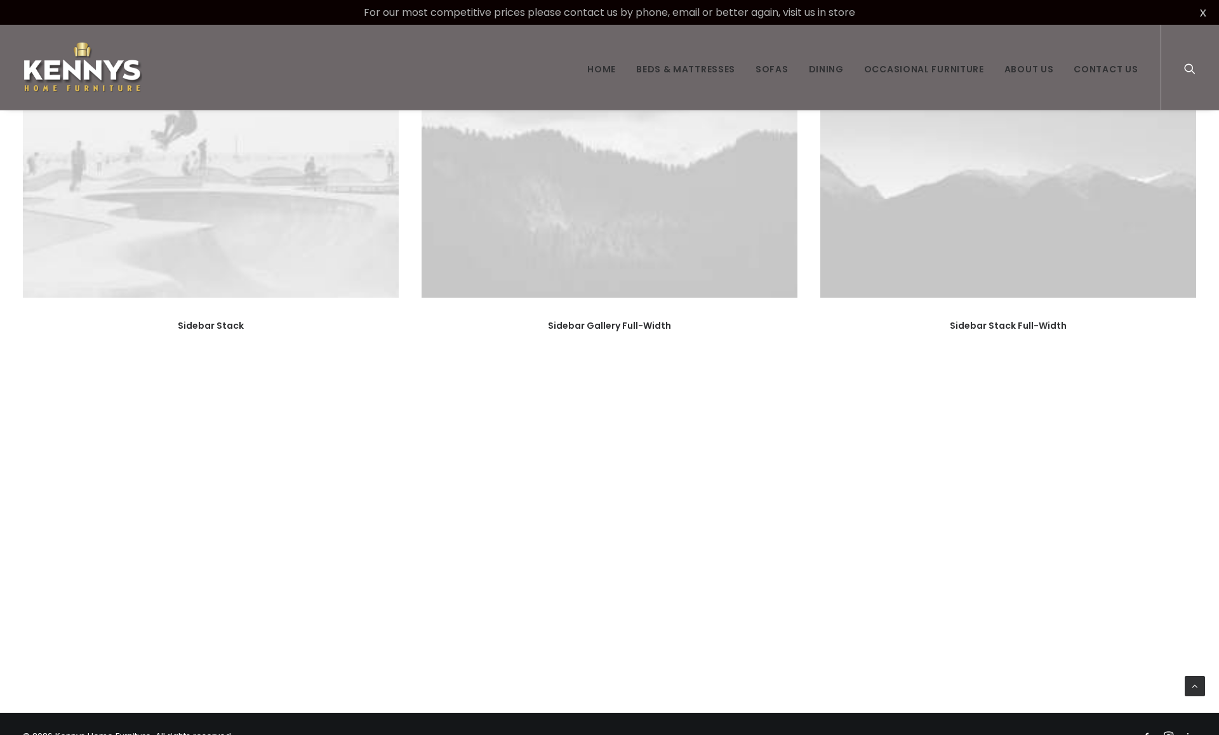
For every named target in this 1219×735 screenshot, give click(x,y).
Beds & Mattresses (685, 69)
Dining (826, 69)
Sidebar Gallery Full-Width (609, 325)
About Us (1029, 69)
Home (601, 69)
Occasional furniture (924, 69)
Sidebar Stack (211, 325)
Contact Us (1106, 69)
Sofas (772, 69)
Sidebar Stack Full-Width (1008, 325)
